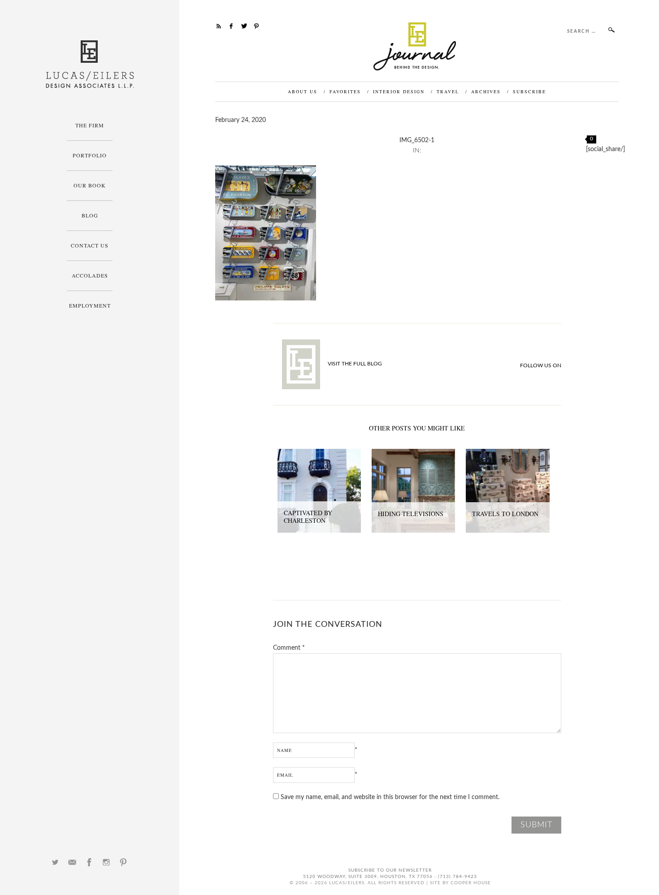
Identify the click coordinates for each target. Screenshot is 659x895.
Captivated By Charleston (308, 516)
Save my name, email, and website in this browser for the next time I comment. (390, 797)
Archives (486, 91)
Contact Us (89, 245)
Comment (289, 648)
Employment (90, 305)
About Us (302, 91)
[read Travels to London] (507, 454)
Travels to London (505, 513)
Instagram (106, 862)
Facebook (89, 862)
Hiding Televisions (410, 513)
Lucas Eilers (90, 64)
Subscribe (529, 91)
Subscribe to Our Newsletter (390, 870)
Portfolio (90, 155)
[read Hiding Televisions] (413, 454)
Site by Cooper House (460, 883)
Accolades (90, 275)
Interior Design (399, 91)
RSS (218, 26)
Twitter (55, 862)
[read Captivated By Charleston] (319, 454)
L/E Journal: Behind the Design (417, 46)
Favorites (345, 91)
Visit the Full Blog (355, 363)
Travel (448, 91)
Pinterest (123, 862)
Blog (90, 215)
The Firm (89, 125)
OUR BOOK (90, 185)
